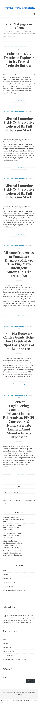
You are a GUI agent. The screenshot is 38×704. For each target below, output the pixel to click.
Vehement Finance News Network (15, 47)
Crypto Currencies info (20, 692)
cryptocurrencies (9, 582)
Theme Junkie (19, 694)
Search (5, 677)
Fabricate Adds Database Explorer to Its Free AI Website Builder (19, 59)
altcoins (5, 570)
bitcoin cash (7, 578)
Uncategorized (8, 586)
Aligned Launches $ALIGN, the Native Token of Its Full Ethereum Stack (19, 124)
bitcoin (5, 574)
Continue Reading (19, 100)
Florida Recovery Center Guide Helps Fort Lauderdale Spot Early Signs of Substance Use (19, 341)
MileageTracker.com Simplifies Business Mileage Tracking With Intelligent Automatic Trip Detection (19, 264)
